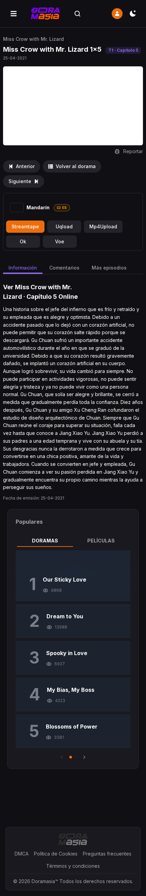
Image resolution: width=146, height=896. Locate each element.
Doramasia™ (45, 881)
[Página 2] (75, 757)
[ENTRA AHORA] (117, 13)
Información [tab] (22, 268)
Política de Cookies (55, 854)
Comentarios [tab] (64, 268)
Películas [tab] (101, 540)
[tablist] (73, 541)
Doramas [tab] (45, 540)
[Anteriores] (61, 757)
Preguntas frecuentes (107, 854)
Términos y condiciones (73, 866)
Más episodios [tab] (109, 268)
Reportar (133, 151)
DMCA (22, 854)
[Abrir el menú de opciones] (13, 13)
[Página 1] (70, 757)
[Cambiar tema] (133, 13)
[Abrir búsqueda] (77, 13)
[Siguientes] (84, 757)
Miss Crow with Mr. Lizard (33, 39)
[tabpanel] (73, 655)
